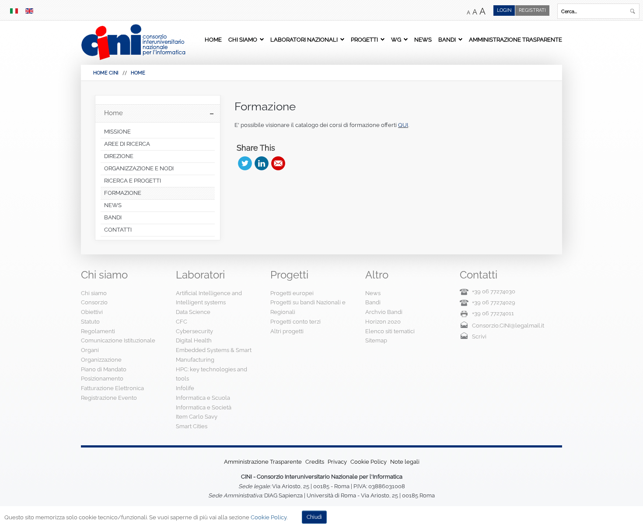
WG (396, 39)
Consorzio (94, 302)
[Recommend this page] (278, 163)
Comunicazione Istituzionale (118, 340)
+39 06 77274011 (493, 313)
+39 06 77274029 (493, 302)
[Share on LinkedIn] (262, 163)
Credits (314, 461)
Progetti (364, 39)
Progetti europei (292, 293)
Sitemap (376, 340)
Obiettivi (92, 312)
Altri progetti (287, 331)
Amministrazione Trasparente (515, 39)
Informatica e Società (203, 407)
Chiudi (314, 517)
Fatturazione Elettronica (112, 388)
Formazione (265, 106)
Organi (90, 350)
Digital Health (194, 340)
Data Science (193, 312)
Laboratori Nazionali (304, 39)
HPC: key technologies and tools (211, 374)
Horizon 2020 (383, 321)
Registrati (532, 10)
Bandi (447, 39)
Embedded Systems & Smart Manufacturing (214, 355)
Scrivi (479, 336)
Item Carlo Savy (196, 416)
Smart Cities (191, 426)
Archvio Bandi (383, 312)
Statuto (90, 321)
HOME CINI (106, 73)
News (423, 39)
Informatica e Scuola (203, 398)
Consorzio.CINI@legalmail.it (508, 325)
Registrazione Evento (109, 398)
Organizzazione (101, 359)
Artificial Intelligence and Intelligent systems (209, 298)
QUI (403, 125)
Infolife (185, 388)
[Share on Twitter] (245, 163)
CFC (181, 321)
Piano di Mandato (103, 369)
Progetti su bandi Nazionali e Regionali (308, 307)
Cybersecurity (194, 331)
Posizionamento (102, 378)
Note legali (404, 461)
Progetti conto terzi (295, 321)
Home (213, 39)
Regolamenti (98, 331)
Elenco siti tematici (390, 331)
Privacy (337, 461)
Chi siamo (242, 39)
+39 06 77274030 (493, 291)
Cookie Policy (368, 461)
